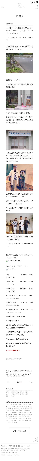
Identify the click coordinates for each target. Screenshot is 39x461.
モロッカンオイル (12, 412)
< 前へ (8, 382)
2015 (12, 396)
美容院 (12, 410)
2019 (17, 394)
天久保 (25, 418)
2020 (12, 394)
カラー (26, 420)
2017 (26, 394)
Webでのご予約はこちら (36, 6)
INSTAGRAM (32, 2)
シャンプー (21, 420)
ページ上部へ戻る (36, 440)
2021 (7, 394)
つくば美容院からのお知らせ (19, 371)
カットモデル (22, 416)
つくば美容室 (21, 404)
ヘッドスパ (15, 418)
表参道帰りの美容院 (19, 376)
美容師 (19, 412)
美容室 (20, 418)
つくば (7, 404)
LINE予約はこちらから (19, 431)
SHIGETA (26, 406)
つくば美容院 (14, 404)
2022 (26, 392)
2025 (12, 392)
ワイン (10, 418)
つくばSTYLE (15, 371)
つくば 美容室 (19, 406)
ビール (19, 414)
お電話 (36, 2)
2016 (7, 396)
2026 (7, 392)
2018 (22, 394)
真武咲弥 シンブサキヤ (13, 80)
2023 (22, 392)
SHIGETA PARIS (12, 414)
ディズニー (14, 422)
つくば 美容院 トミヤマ (15, 374)
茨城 (9, 422)
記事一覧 (19, 382)
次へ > (31, 382)
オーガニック (25, 412)
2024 (17, 392)
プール (15, 420)
